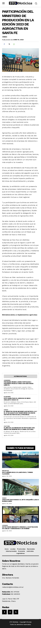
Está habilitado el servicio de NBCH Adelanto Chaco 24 (17, 399)
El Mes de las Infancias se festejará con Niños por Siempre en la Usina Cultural (19, 428)
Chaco (5, 37)
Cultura (7, 426)
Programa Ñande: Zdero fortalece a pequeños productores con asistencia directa (18, 383)
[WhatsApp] (14, 44)
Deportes (5, 470)
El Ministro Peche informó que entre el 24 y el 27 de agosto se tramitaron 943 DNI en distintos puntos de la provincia (20, 413)
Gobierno (7, 380)
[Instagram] (10, 612)
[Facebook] (4, 44)
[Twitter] (9, 44)
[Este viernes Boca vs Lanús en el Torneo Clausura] (20, 460)
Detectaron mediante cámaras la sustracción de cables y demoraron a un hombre (20, 527)
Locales (5, 525)
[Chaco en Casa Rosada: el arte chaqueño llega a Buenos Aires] (20, 487)
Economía (7, 396)
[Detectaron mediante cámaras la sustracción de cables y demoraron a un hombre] (20, 514)
